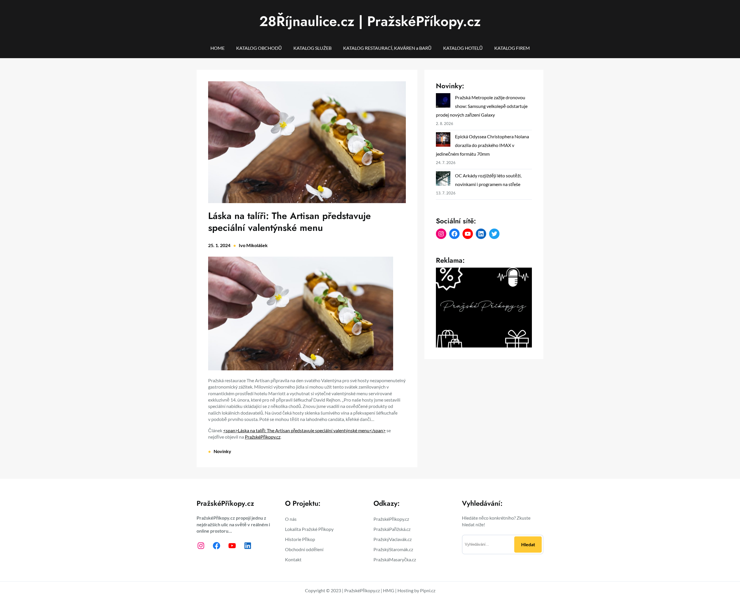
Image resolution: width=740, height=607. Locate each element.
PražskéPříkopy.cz (262, 436)
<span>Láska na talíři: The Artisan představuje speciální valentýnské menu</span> (304, 430)
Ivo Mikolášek (253, 245)
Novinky (222, 451)
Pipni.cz (427, 590)
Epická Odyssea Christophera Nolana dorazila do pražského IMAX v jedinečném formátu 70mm (482, 145)
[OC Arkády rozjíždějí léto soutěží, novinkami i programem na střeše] (443, 179)
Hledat (528, 544)
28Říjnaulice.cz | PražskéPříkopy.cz (370, 21)
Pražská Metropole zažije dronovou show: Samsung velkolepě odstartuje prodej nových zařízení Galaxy (482, 106)
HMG (388, 590)
